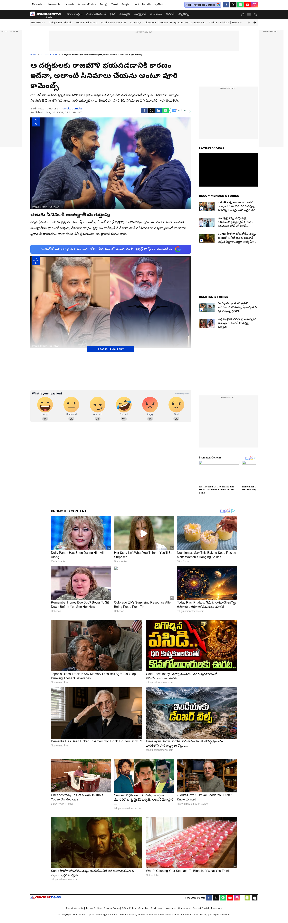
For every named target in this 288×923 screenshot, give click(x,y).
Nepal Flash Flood (86, 22)
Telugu (104, 4)
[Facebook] (226, 4)
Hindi (136, 4)
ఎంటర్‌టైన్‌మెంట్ (96, 14)
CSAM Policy (129, 908)
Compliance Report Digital (193, 908)
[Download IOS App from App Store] (254, 897)
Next (255, 22)
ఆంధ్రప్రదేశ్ (140, 14)
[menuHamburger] (249, 15)
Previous (249, 22)
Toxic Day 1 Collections (143, 22)
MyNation (160, 4)
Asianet (45, 897)
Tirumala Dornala (70, 108)
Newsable (54, 4)
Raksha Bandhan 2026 (113, 22)
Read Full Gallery (111, 349)
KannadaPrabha (87, 4)
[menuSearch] (255, 14)
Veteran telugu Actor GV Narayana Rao (182, 22)
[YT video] (247, 4)
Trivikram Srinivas (219, 22)
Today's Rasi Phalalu (60, 22)
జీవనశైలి (124, 14)
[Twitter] (233, 4)
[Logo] (47, 14)
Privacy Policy (112, 908)
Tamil (114, 4)
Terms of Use (94, 908)
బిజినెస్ (170, 14)
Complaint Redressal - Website (157, 908)
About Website (75, 908)
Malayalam (38, 4)
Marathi (146, 4)
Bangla (125, 4)
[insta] (254, 4)
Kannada (69, 4)
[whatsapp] (240, 4)
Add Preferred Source (200, 4)
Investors (216, 908)
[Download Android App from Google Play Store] (247, 897)
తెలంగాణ (156, 14)
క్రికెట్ (112, 14)
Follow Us (184, 110)
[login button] (243, 14)
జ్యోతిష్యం (184, 14)
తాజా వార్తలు (74, 14)
